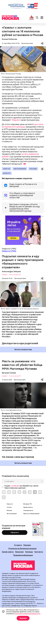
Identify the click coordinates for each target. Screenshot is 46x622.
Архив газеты (28, 507)
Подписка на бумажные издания (22, 548)
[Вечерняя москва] (23, 565)
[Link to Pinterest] (4, 497)
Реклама (27, 545)
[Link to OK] (14, 492)
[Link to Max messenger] (4, 492)
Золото (6, 173)
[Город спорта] (31, 17)
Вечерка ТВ (27, 504)
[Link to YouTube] (24, 492)
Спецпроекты (28, 510)
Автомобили (20, 169)
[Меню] (42, 17)
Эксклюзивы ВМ (15, 275)
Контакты (38, 552)
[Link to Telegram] (30, 492)
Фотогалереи (12, 513)
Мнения (9, 510)
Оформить (14, 532)
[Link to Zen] (19, 492)
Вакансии (19, 552)
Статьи (9, 507)
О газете (18, 545)
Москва (33, 169)
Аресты (6, 169)
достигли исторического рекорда (22, 125)
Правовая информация (23, 555)
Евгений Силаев (9, 373)
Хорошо (23, 618)
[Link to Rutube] (40, 492)
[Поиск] (37, 17)
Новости (10, 504)
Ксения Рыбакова (9, 39)
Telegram (15, 120)
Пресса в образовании (31, 513)
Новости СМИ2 (9, 251)
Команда (29, 552)
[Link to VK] (9, 492)
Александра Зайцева (11, 271)
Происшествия (27, 43)
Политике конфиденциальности (27, 613)
